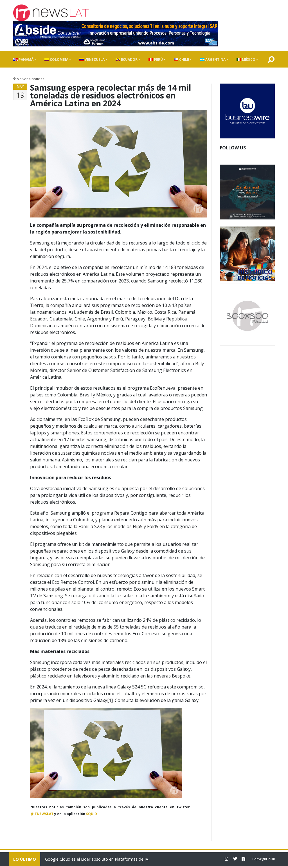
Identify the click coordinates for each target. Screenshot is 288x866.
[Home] (51, 13)
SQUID (91, 813)
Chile (183, 59)
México (248, 59)
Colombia (58, 59)
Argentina (215, 59)
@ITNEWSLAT (41, 813)
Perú (158, 59)
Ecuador (129, 59)
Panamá (25, 59)
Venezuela (94, 59)
